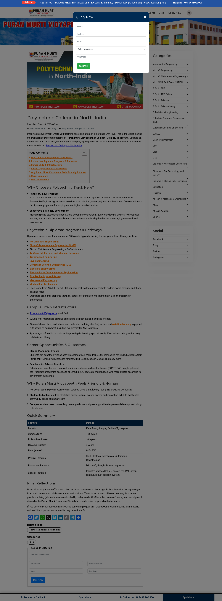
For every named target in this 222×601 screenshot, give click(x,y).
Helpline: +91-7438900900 (187, 2)
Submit (83, 65)
